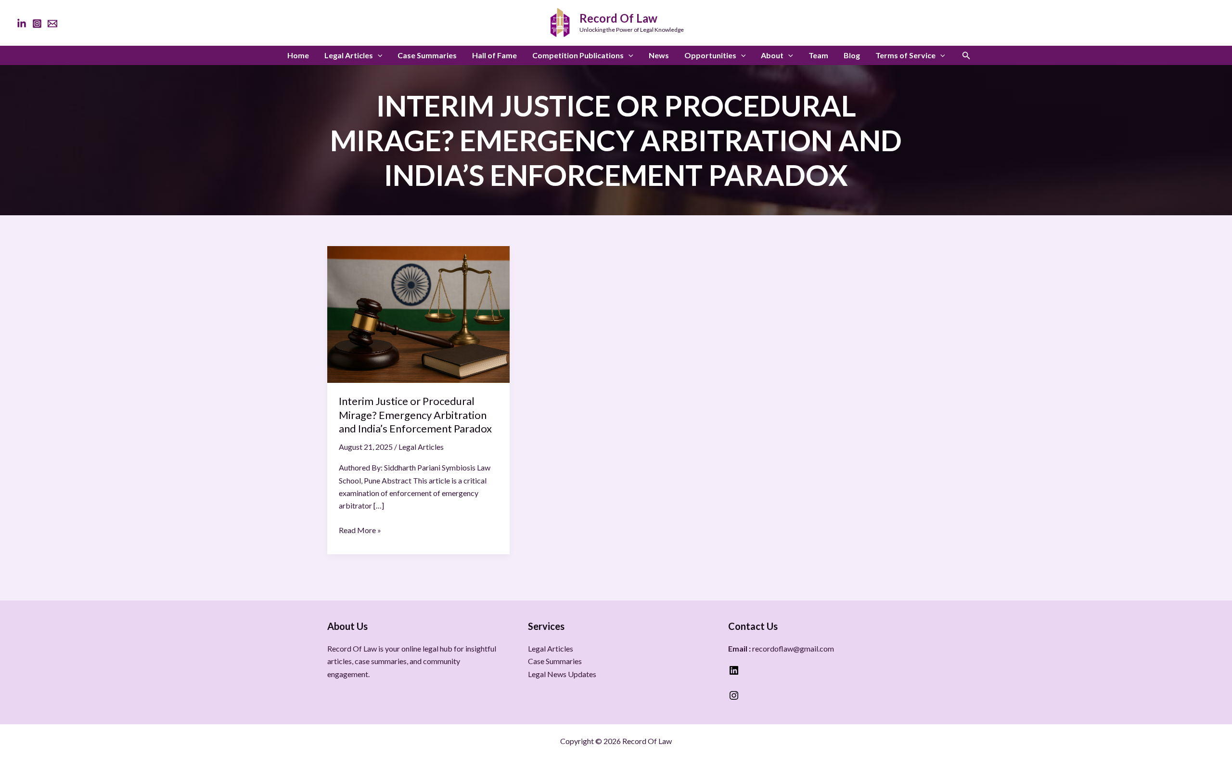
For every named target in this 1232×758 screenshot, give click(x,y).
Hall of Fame (494, 55)
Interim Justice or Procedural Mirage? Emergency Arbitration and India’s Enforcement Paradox (415, 414)
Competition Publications (578, 55)
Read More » (360, 529)
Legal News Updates (562, 674)
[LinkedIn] (21, 23)
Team (818, 55)
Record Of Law (618, 18)
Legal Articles (348, 55)
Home (298, 55)
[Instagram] (37, 23)
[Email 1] (52, 23)
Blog (852, 55)
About (772, 55)
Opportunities (710, 55)
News (659, 55)
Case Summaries (427, 55)
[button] (378, 55)
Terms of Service (905, 55)
